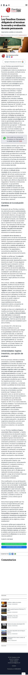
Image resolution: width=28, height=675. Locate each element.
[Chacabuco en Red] (14, 10)
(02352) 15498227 (14, 661)
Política (2, 35)
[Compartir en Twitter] (9, 554)
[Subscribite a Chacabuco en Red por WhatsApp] (9, 5)
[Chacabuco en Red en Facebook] (1, 5)
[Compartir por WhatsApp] (15, 554)
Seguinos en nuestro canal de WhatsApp (14, 543)
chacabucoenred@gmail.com (14, 662)
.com (23, 35)
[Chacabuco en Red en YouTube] (6, 5)
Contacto (14, 665)
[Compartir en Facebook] (12, 554)
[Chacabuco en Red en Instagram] (4, 5)
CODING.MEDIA (17, 668)
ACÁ (20, 141)
